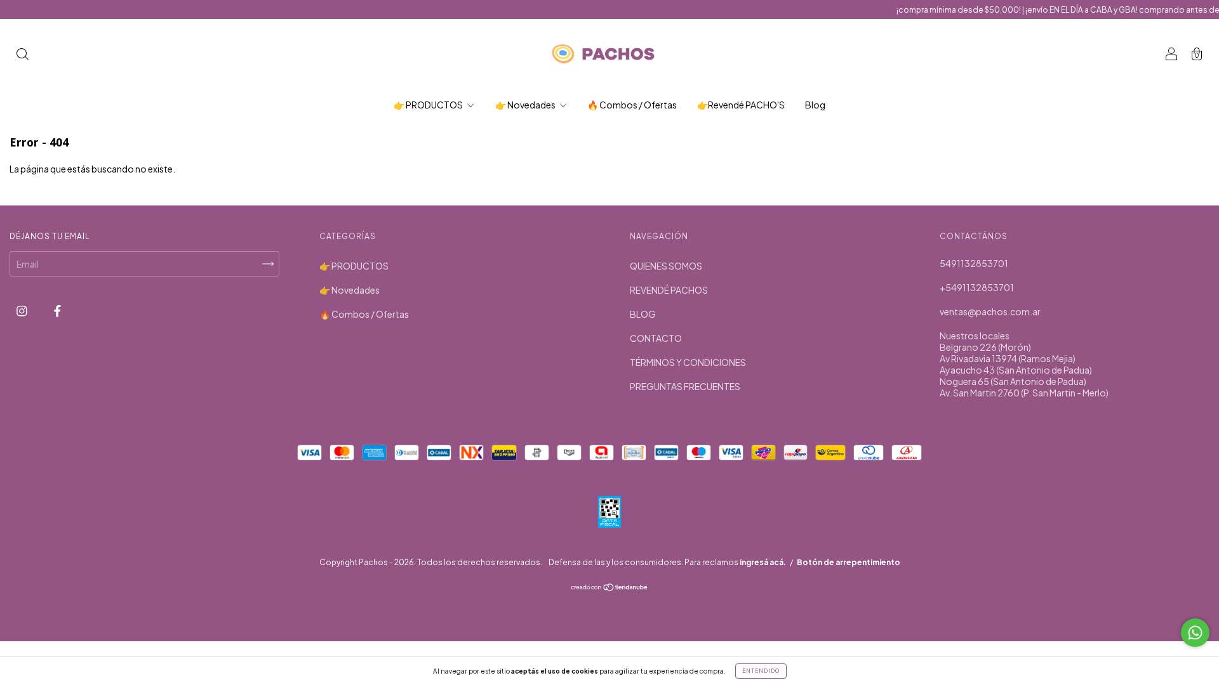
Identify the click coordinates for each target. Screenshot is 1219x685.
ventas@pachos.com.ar (990, 311)
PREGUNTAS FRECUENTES (685, 386)
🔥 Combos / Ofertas (632, 104)
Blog (815, 104)
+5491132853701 (977, 287)
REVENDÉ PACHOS (669, 290)
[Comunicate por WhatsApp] (1195, 632)
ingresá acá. (763, 562)
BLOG (643, 314)
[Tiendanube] (609, 588)
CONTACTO (656, 338)
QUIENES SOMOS (666, 265)
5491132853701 (974, 263)
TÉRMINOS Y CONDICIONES (688, 362)
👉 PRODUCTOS (429, 104)
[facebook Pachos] (57, 310)
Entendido (761, 671)
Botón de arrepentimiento (848, 562)
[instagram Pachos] (23, 310)
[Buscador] (22, 54)
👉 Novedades (526, 104)
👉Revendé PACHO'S (741, 104)
